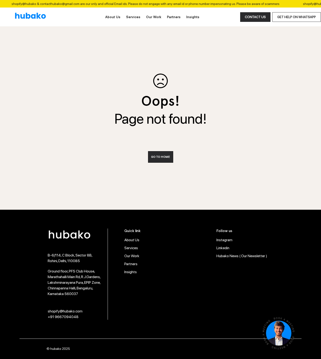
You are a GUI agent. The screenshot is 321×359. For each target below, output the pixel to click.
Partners (174, 17)
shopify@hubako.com (65, 311)
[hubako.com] (30, 17)
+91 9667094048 (63, 317)
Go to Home (160, 156)
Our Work (153, 17)
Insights (193, 17)
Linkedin (222, 248)
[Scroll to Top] (311, 333)
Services (133, 17)
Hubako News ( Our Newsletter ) (241, 256)
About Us (113, 17)
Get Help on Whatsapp (296, 17)
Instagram (224, 240)
